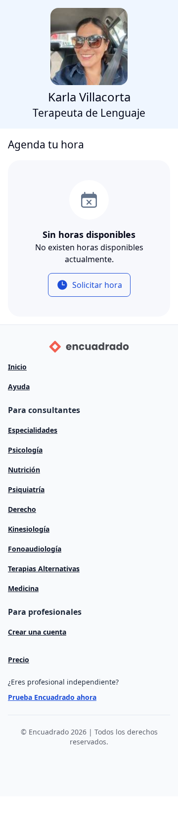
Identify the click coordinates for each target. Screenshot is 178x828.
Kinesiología (28, 529)
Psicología (25, 450)
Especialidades (32, 430)
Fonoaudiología (34, 548)
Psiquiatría (26, 489)
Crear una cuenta (37, 632)
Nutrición (24, 469)
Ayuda (19, 386)
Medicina (23, 588)
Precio (18, 659)
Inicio (17, 366)
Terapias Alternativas (44, 568)
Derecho (22, 509)
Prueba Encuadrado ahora (52, 697)
